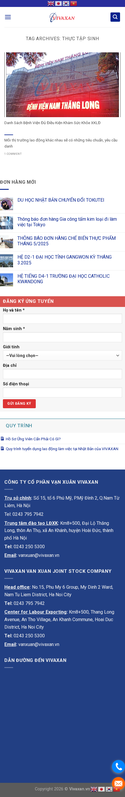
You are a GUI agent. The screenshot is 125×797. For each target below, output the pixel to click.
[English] (51, 3)
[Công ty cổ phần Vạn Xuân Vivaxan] (62, 17)
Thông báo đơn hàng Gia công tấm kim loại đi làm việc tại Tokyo (67, 221)
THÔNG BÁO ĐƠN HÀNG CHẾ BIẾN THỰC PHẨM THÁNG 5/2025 (66, 240)
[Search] (115, 17)
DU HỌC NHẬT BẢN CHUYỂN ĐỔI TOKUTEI (60, 200)
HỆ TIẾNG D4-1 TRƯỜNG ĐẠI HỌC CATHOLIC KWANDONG (63, 278)
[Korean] (66, 3)
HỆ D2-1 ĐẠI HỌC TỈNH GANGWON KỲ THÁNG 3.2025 (64, 259)
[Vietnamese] (74, 3)
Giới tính (11, 347)
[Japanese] (59, 3)
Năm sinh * (14, 328)
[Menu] (7, 17)
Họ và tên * (14, 310)
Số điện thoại (16, 384)
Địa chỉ (10, 365)
